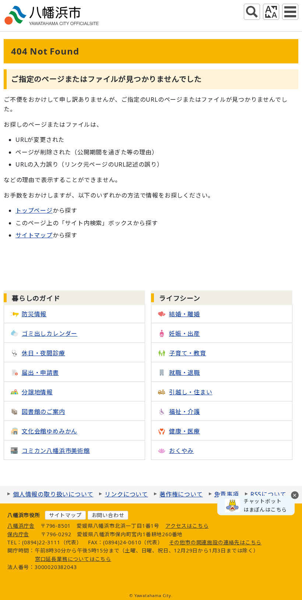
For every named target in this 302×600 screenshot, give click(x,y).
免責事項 (226, 494)
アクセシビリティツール (271, 12)
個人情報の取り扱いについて (53, 494)
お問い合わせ (108, 515)
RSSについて (268, 494)
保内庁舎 (18, 534)
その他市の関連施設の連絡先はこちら (215, 542)
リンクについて (126, 494)
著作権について (181, 494)
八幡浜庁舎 (21, 525)
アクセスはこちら (186, 525)
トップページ (34, 210)
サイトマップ (34, 235)
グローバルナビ (290, 12)
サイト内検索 (252, 12)
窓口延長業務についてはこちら (73, 558)
